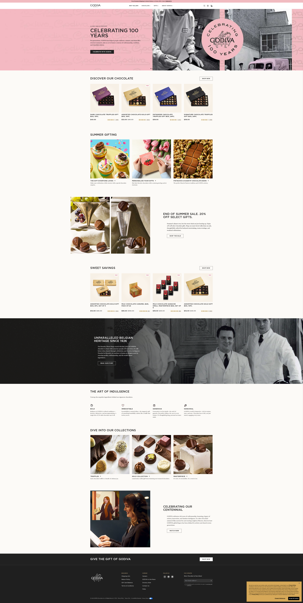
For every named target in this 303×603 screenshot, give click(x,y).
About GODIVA (167, 5)
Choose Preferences (280, 598)
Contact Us (145, 586)
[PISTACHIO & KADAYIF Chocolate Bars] (193, 160)
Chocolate (145, 5)
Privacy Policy (121, 598)
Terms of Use (127, 598)
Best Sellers (133, 5)
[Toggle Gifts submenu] (158, 5)
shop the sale (175, 236)
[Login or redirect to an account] (207, 5)
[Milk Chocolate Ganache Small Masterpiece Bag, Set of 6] (167, 291)
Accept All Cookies (294, 598)
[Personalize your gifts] (151, 160)
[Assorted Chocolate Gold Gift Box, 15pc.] (136, 101)
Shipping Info (126, 576)
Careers (144, 576)
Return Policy (126, 579)
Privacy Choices (145, 598)
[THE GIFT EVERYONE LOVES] (109, 160)
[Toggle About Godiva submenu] (172, 5)
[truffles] (109, 456)
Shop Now (206, 559)
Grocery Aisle (146, 582)
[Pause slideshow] (2, 11)
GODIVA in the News (149, 579)
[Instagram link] (164, 576)
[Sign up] (211, 580)
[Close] (299, 583)
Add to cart (105, 109)
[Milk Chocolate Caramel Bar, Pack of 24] (136, 290)
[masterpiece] (193, 456)
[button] (90, 1)
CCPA (115, 598)
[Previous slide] (2, 39)
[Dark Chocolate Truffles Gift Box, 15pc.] (104, 101)
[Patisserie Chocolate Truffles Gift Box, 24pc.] (167, 101)
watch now (174, 530)
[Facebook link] (168, 576)
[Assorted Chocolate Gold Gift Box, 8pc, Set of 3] (104, 290)
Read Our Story (106, 363)
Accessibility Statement (136, 598)
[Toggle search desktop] (204, 5)
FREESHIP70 (168, 1)
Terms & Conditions (128, 586)
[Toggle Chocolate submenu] (150, 5)
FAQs (144, 589)
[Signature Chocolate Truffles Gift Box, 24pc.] (198, 101)
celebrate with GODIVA (102, 51)
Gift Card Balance (127, 582)
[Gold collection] (151, 456)
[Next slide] (301, 39)
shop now (206, 78)
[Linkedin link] (172, 576)
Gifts (155, 5)
